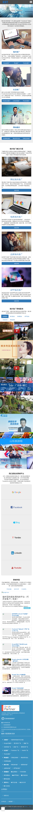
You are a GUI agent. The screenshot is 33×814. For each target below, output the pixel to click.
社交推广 (16, 89)
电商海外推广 (16, 216)
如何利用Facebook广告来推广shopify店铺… (20, 614)
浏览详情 (16, 190)
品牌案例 (5, 316)
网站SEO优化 (16, 138)
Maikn (26, 806)
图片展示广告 (17, 743)
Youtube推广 (26, 101)
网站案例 (12, 320)
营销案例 (6, 772)
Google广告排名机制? (18, 688)
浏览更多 (26, 608)
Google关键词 (7, 743)
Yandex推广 (26, 63)
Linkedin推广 (16, 101)
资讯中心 (6, 782)
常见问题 (9, 589)
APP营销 (27, 316)
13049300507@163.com (9, 727)
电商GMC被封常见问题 (17, 740)
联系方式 (6, 795)
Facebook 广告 (15, 750)
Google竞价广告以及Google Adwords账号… (19, 645)
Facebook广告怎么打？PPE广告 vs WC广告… (20, 630)
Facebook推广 (6, 101)
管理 (30, 806)
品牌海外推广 (16, 254)
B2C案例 (12, 316)
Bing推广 (16, 63)
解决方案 (6, 764)
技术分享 (16, 589)
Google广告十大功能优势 (18, 674)
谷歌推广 (6, 740)
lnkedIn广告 (25, 750)
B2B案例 (19, 316)
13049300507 (7, 725)
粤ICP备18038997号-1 (16, 808)
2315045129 (6, 722)
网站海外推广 (16, 179)
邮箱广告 (16, 747)
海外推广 (16, 52)
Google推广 (6, 63)
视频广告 (26, 743)
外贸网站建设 (6, 138)
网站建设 (16, 127)
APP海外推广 (16, 289)
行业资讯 (24, 589)
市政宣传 (5, 320)
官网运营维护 (26, 138)
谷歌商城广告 (7, 747)
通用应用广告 (24, 747)
